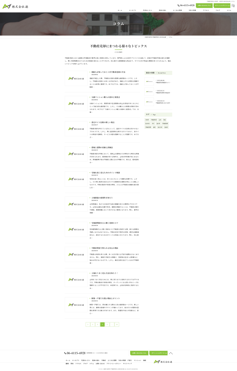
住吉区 (166, 127)
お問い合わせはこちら (204, 5)
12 (117, 324)
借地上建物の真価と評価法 (102, 147)
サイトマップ (127, 364)
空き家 (158, 123)
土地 (160, 120)
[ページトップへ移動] (171, 353)
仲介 (153, 123)
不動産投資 (165, 123)
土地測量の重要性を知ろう (102, 198)
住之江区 (160, 127)
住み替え (147, 123)
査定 (154, 127)
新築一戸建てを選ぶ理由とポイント (105, 298)
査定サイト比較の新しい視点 (103, 122)
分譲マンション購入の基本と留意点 (105, 97)
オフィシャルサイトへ (221, 5)
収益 (164, 120)
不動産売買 (148, 127)
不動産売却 (154, 120)
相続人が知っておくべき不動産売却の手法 (108, 72)
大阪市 (147, 120)
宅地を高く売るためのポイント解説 (105, 173)
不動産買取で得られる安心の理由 (104, 248)
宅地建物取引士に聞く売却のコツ (104, 223)
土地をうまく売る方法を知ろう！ (104, 273)
